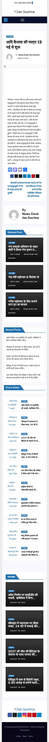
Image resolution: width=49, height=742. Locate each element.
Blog (24, 736)
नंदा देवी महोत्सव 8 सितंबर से (23, 277)
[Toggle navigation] (22, 20)
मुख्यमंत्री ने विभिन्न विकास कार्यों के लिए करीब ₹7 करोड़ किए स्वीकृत (30, 506)
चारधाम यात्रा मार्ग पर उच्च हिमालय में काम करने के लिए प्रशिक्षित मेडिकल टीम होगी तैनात (32, 189)
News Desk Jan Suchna (29, 55)
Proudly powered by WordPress (17, 727)
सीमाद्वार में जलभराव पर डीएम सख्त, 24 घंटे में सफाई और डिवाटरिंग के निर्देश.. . (23, 626)
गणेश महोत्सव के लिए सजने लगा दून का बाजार (22, 302)
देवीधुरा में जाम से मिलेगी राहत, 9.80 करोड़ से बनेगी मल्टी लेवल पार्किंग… (30, 457)
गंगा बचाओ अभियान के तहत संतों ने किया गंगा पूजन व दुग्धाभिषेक (23, 250)
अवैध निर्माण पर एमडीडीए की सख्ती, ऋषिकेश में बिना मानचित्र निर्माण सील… (30, 408)
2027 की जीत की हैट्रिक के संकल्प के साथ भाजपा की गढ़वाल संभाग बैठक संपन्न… (24, 654)
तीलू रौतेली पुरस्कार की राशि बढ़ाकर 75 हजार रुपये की (29, 538)
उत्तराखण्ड (24, 401)
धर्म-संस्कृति (10, 36)
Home (18, 736)
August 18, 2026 (18, 602)
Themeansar (24, 730)
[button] (38, 19)
